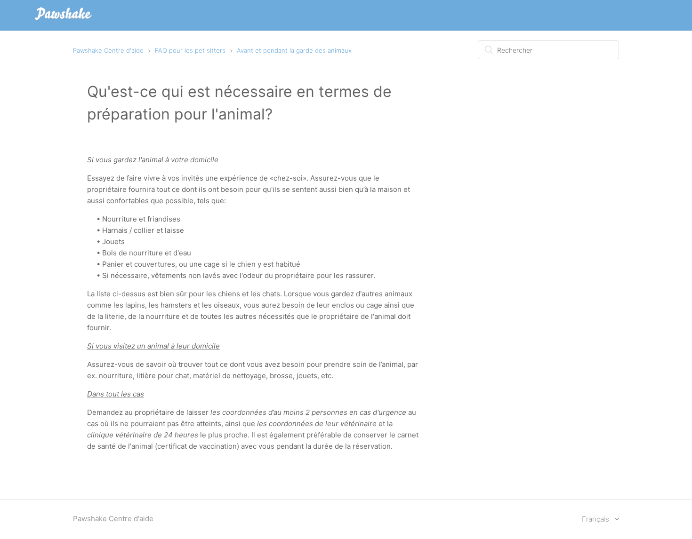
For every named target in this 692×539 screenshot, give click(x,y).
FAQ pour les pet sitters (190, 50)
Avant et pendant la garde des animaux (294, 50)
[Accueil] (63, 20)
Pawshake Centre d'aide (108, 50)
